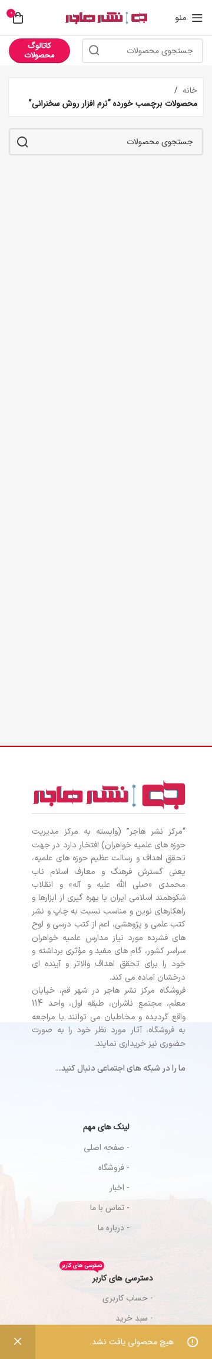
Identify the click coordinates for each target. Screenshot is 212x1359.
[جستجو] (94, 50)
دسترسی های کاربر (107, 1276)
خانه (190, 90)
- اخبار (120, 1187)
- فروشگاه (114, 1167)
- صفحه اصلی (107, 1147)
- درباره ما (114, 1227)
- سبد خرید (134, 1318)
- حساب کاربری (127, 1298)
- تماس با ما (110, 1207)
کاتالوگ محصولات (39, 50)
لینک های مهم (106, 1126)
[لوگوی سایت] (106, 17)
